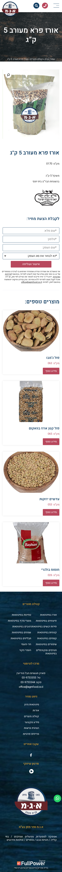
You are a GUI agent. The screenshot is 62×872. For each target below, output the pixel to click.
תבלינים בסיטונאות (21, 638)
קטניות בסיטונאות (47, 632)
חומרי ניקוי (25, 650)
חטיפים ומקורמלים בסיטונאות (46, 652)
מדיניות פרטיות (31, 734)
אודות (36, 710)
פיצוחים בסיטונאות (46, 621)
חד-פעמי (26, 644)
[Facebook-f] (31, 755)
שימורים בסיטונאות (46, 644)
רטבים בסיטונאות (21, 626)
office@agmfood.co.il (31, 282)
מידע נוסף (51, 371)
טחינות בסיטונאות (21, 615)
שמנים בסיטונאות (21, 632)
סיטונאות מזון (31, 704)
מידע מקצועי (32, 722)
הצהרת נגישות (31, 728)
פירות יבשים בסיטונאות (44, 626)
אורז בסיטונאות (48, 615)
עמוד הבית (50, 59)
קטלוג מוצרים (36, 59)
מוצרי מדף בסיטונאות (19, 621)
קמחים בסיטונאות (47, 638)
